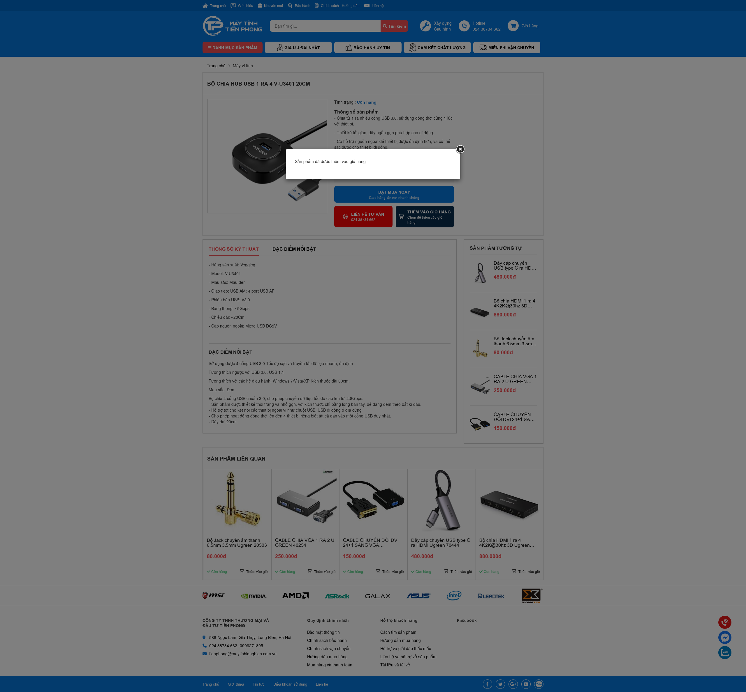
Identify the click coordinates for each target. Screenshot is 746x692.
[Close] (460, 149)
